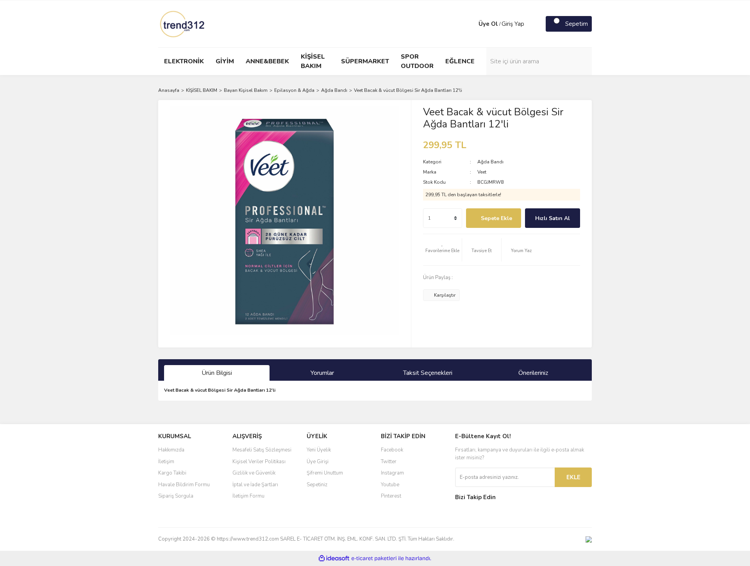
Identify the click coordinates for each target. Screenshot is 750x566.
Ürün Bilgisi (217, 373)
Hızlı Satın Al (552, 218)
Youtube (390, 484)
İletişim (166, 461)
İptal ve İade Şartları (255, 484)
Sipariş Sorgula (175, 496)
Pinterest (391, 496)
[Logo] (182, 23)
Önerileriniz (533, 373)
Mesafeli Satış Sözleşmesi (261, 449)
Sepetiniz (317, 484)
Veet (481, 172)
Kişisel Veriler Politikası (259, 461)
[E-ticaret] (374, 558)
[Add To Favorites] (442, 250)
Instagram (392, 472)
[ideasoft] (334, 558)
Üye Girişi (318, 461)
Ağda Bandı (490, 162)
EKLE (573, 477)
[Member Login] (471, 24)
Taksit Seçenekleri (427, 373)
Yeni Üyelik (319, 449)
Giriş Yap (513, 24)
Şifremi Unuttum (325, 472)
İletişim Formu (248, 496)
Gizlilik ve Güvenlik (253, 472)
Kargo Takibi (172, 472)
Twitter (388, 461)
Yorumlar (322, 373)
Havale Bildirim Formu (184, 484)
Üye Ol (488, 24)
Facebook (392, 449)
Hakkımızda (171, 449)
